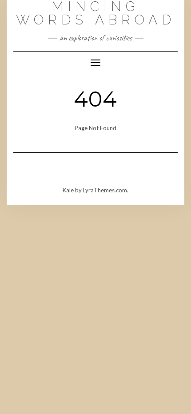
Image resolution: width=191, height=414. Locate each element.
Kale (68, 190)
